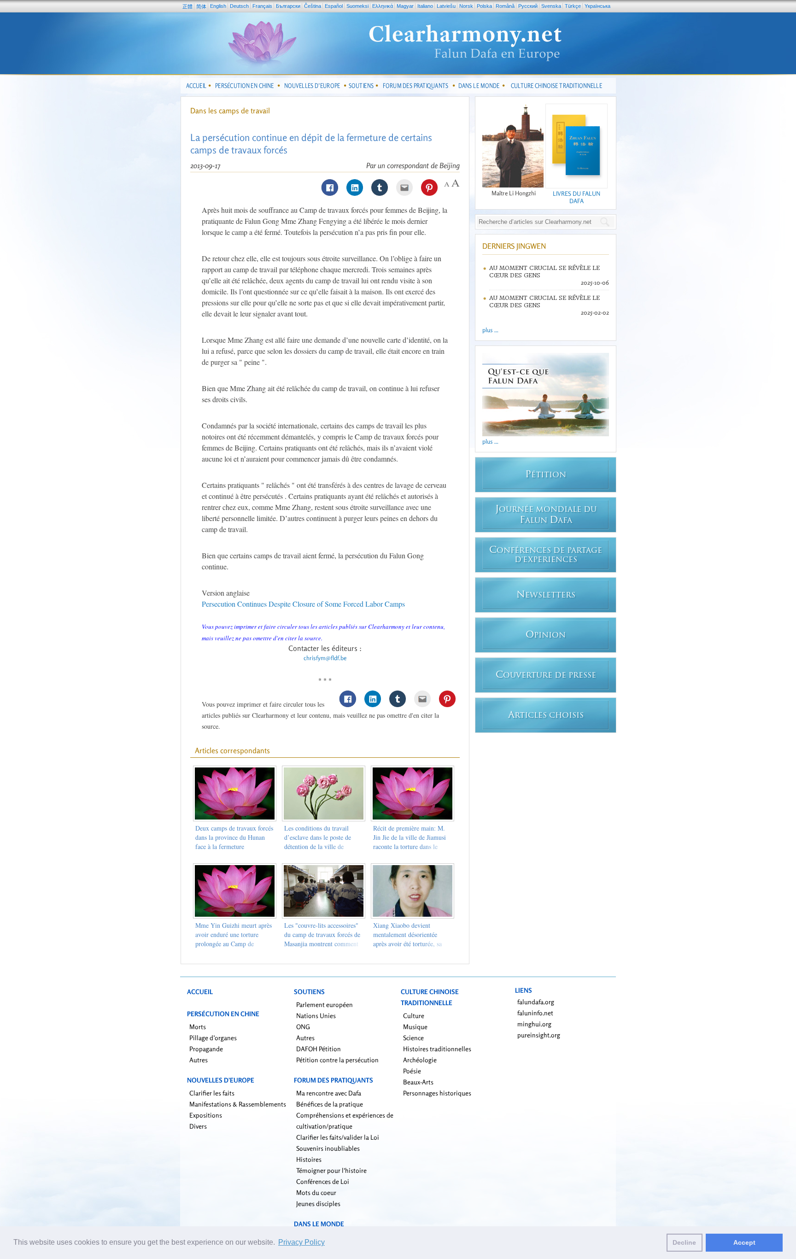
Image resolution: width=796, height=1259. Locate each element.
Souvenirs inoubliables (328, 1148)
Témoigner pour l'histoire (331, 1170)
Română (505, 6)
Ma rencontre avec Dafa (328, 1093)
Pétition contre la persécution (337, 1060)
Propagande (206, 1049)
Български (288, 6)
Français (262, 6)
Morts (197, 1027)
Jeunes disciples (318, 1203)
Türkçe (573, 6)
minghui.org (534, 1024)
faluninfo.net (535, 1013)
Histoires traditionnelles (437, 1049)
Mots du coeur (316, 1192)
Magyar (405, 6)
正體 (187, 6)
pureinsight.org (538, 1035)
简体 (201, 6)
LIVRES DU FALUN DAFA (576, 197)
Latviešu (446, 6)
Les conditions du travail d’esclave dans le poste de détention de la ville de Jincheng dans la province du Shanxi (321, 846)
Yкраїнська (597, 6)
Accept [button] (744, 1242)
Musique (415, 1027)
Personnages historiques (437, 1093)
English (218, 6)
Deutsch (239, 6)
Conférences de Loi (322, 1181)
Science (413, 1038)
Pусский (528, 6)
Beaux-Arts (418, 1082)
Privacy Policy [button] (301, 1242)
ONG (303, 1027)
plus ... (490, 330)
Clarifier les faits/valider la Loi (337, 1137)
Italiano (425, 6)
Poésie (412, 1071)
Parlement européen (324, 1004)
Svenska (551, 6)
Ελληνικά (382, 6)
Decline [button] (684, 1242)
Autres (198, 1060)
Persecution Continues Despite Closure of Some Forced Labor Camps (303, 604)
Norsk (466, 6)
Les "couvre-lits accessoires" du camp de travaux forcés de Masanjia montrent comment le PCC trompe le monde (322, 939)
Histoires (309, 1159)
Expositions (205, 1115)
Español (334, 6)
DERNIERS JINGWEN (514, 246)
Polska (484, 6)
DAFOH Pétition (318, 1049)
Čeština (312, 6)
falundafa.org (535, 1002)
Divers (198, 1126)
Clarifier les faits (211, 1093)
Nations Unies (316, 1015)
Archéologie (420, 1060)
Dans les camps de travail (230, 110)
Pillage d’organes (213, 1038)
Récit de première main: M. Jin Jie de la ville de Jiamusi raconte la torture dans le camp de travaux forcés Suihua (409, 846)
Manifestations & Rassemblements (237, 1104)
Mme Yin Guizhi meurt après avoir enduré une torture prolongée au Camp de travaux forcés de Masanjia (233, 939)
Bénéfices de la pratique (329, 1104)
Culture (413, 1015)
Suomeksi (357, 6)
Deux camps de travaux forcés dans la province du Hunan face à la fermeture (234, 837)
